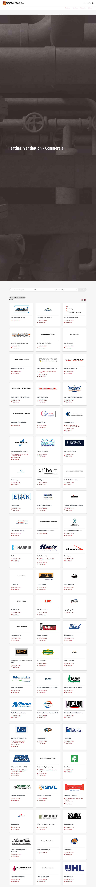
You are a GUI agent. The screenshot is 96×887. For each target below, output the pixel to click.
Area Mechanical (68, 343)
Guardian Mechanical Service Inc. (73, 530)
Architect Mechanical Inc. (44, 343)
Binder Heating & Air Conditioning (20, 397)
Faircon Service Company (17, 530)
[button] (87, 3)
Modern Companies (69, 661)
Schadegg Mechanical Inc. (18, 796)
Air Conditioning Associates (71, 318)
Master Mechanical (42, 635)
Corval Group (14, 480)
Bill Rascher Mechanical (70, 368)
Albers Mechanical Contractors (19, 343)
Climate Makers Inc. (69, 422)
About (90, 8)
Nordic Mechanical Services (18, 713)
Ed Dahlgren (40, 480)
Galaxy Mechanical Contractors (45, 530)
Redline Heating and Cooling (45, 767)
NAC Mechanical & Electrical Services (47, 687)
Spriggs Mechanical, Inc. (44, 850)
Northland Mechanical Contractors (73, 713)
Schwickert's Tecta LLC (70, 796)
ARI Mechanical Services (17, 368)
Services (75, 8)
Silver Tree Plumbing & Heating (45, 824)
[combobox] (45, 289)
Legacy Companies (69, 610)
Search (82, 289)
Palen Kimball (67, 738)
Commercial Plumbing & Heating (19, 451)
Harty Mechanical (42, 556)
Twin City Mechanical (43, 877)
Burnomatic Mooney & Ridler (18, 422)
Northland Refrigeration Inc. (18, 738)
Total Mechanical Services (18, 877)
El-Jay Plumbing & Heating (44, 505)
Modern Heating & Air (17, 687)
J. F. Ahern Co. (14, 584)
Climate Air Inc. (41, 422)
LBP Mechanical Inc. (42, 610)
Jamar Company (41, 584)
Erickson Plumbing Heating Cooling (73, 505)
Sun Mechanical (68, 850)
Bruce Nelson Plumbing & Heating (73, 397)
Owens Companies (42, 738)
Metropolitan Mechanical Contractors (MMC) (21, 661)
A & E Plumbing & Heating (18, 318)
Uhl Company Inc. (68, 877)
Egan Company (15, 505)
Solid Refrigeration (69, 824)
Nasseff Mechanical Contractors (73, 687)
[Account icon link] (92, 3)
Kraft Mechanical (15, 610)
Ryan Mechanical (68, 767)
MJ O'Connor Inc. (41, 661)
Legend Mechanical (16, 635)
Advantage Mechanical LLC (44, 318)
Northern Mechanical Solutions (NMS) (47, 713)
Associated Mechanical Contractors (47, 368)
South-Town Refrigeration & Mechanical (19, 850)
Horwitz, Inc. (67, 556)
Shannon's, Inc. (15, 824)
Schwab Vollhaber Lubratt (44, 796)
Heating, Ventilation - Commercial (17, 297)
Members (67, 8)
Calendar (83, 8)
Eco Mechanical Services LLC (71, 480)
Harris (12, 556)
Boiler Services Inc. (42, 397)
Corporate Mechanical (70, 451)
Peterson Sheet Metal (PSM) (19, 767)
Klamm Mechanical (69, 584)
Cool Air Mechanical (42, 451)
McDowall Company (69, 635)
